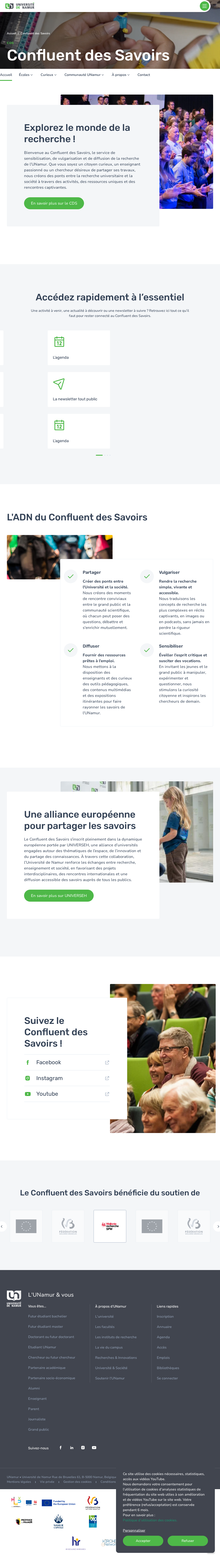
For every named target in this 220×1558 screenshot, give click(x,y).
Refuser (188, 1540)
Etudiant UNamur (42, 1347)
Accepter (143, 1540)
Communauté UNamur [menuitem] (82, 74)
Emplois (163, 1357)
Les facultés (105, 1326)
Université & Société (111, 1368)
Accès (162, 1347)
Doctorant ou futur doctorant (51, 1337)
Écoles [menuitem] (24, 74)
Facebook (48, 1062)
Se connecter (167, 1378)
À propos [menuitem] (119, 74)
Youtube (47, 1094)
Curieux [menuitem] (47, 74)
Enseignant (37, 1398)
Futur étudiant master (45, 1326)
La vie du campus (109, 1347)
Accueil (11, 33)
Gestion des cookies (77, 1482)
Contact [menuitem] (144, 74)
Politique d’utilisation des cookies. (150, 1520)
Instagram (49, 1078)
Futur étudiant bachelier (47, 1316)
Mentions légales (19, 1482)
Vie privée (47, 1482)
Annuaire (164, 1326)
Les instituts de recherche (116, 1337)
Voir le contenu (79, 347)
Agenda (163, 1337)
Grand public (38, 1429)
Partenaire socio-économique (51, 1378)
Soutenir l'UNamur (110, 1378)
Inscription (165, 1316)
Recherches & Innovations (116, 1357)
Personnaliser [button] (134, 1530)
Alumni (34, 1388)
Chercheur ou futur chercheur (51, 1357)
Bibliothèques (168, 1368)
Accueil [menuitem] (6, 74)
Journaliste (37, 1419)
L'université (104, 1316)
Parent (33, 1409)
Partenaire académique (47, 1367)
